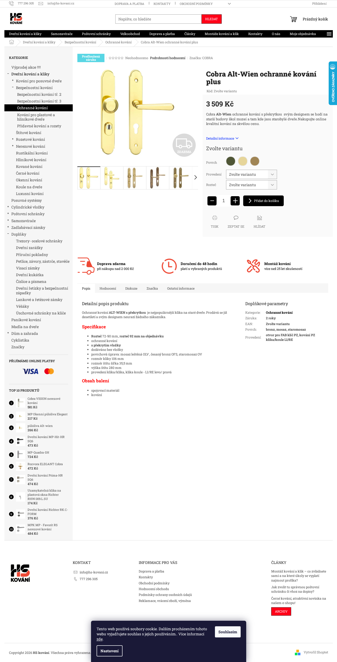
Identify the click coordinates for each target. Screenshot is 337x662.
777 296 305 (89, 579)
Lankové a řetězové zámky (39, 299)
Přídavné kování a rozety (39, 125)
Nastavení (110, 650)
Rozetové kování (30, 139)
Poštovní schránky (27, 213)
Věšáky (22, 306)
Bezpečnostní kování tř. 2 (39, 94)
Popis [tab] (86, 288)
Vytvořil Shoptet (316, 652)
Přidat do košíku (266, 200)
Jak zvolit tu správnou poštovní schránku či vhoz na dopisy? (295, 589)
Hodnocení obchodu (154, 589)
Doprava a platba (129, 4)
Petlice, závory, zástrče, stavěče (42, 261)
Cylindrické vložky (27, 207)
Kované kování (29, 166)
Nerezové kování (30, 146)
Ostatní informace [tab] (181, 288)
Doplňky (18, 234)
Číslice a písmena (31, 281)
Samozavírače (23, 220)
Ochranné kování (32, 107)
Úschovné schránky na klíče (41, 312)
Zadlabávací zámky (28, 227)
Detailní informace (220, 138)
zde (100, 638)
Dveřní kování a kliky (30, 73)
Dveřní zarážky (29, 247)
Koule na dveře (29, 186)
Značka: (201, 58)
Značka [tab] (152, 288)
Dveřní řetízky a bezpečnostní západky (42, 290)
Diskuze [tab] (131, 288)
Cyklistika (20, 340)
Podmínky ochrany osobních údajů (165, 594)
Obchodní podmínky (196, 4)
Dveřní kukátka (30, 274)
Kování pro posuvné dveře (39, 80)
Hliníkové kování (31, 159)
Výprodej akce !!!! (26, 67)
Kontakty (162, 4)
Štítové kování (28, 132)
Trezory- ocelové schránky (39, 240)
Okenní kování (29, 179)
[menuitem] (25, 34)
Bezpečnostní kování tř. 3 (39, 101)
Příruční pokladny (32, 254)
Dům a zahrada (24, 333)
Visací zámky (28, 267)
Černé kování (27, 173)
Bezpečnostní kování (34, 87)
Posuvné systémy (26, 200)
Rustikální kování (32, 152)
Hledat (211, 19)
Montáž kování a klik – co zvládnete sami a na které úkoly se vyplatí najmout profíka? (298, 575)
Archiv (281, 611)
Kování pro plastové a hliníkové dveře (36, 117)
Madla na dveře (25, 326)
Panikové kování (26, 319)
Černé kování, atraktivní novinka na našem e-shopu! (298, 600)
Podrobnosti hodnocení (167, 58)
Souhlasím (227, 631)
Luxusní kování (30, 193)
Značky (17, 346)
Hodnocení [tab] (108, 288)
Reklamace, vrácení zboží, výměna (165, 600)
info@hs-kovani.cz (94, 572)
